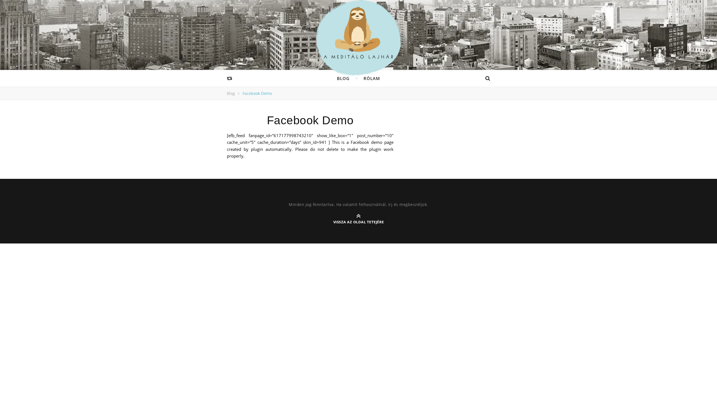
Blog (343, 78)
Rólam (372, 78)
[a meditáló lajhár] (358, 38)
